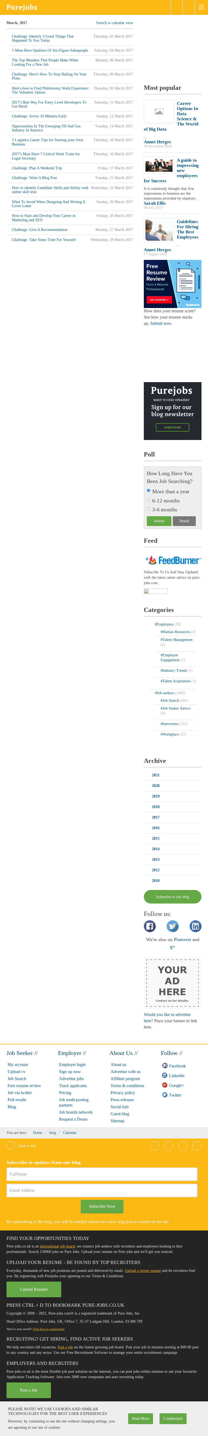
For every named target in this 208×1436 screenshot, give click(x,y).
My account (18, 1064)
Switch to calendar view (114, 23)
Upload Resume (34, 1289)
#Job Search (170, 701)
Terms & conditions (127, 1085)
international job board (57, 1246)
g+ (172, 946)
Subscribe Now (102, 1206)
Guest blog (119, 1113)
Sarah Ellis (155, 203)
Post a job (65, 1347)
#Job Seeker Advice (176, 708)
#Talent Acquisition (176, 681)
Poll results (17, 1099)
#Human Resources (176, 632)
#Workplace (170, 734)
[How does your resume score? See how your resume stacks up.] (173, 284)
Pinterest (182, 939)
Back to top (26, 1146)
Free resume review (24, 1085)
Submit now (160, 323)
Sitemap (117, 1121)
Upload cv (16, 1071)
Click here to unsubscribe (48, 1329)
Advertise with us (125, 1071)
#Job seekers (165, 693)
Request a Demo (73, 1119)
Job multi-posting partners (74, 1102)
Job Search (17, 1078)
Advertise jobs (71, 1078)
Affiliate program (125, 1078)
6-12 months (166, 501)
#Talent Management (177, 640)
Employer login (72, 1064)
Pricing (65, 1092)
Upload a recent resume (143, 1271)
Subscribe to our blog (172, 897)
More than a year (171, 491)
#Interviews (170, 724)
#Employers (164, 624)
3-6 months (164, 509)
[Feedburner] (156, 592)
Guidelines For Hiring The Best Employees (188, 229)
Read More (140, 1419)
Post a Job (28, 1390)
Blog (12, 1106)
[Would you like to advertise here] (173, 983)
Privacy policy (122, 1092)
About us (118, 1064)
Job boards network (76, 1112)
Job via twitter (20, 1092)
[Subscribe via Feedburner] (173, 559)
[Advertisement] (176, 47)
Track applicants (73, 1085)
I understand (173, 1419)
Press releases (122, 1099)
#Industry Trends (174, 671)
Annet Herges (157, 141)
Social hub (119, 1106)
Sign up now (70, 1071)
